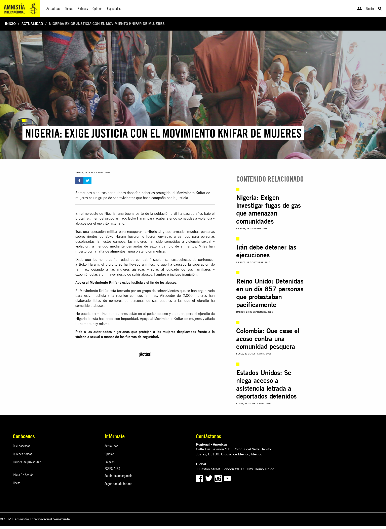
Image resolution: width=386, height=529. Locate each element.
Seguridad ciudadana (118, 484)
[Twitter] (209, 478)
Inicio (10, 24)
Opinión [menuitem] (97, 8)
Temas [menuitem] (69, 8)
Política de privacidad (27, 462)
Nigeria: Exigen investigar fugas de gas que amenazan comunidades (268, 209)
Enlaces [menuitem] (83, 8)
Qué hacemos (21, 446)
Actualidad (32, 24)
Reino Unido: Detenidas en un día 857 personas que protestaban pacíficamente (269, 292)
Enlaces (110, 462)
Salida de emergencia (119, 476)
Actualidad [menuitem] (53, 8)
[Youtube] (227, 478)
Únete (370, 8)
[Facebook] (199, 478)
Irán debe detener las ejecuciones (266, 251)
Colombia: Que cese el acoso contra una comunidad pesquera (268, 338)
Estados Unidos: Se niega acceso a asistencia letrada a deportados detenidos (266, 384)
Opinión (109, 454)
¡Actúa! (145, 354)
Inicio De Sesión (23, 475)
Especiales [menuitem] (114, 8)
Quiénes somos (22, 454)
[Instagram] (219, 478)
